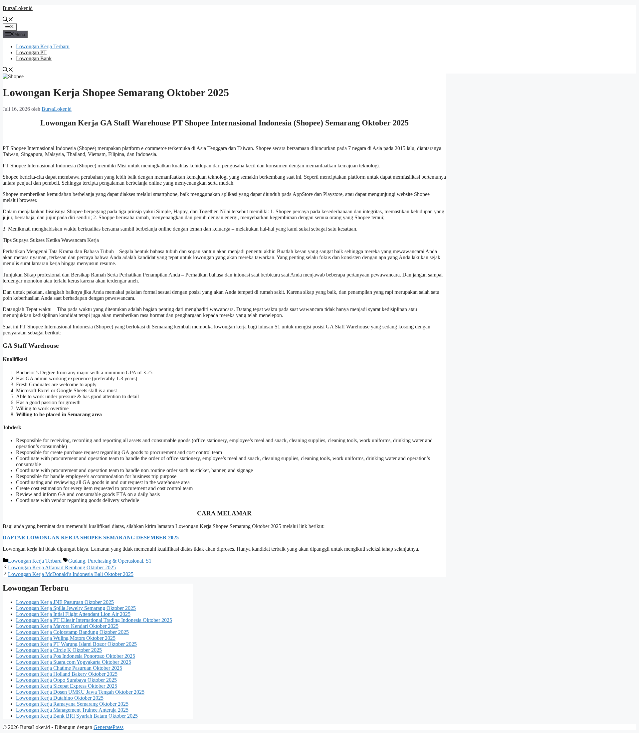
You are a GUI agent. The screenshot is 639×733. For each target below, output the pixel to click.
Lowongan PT (31, 52)
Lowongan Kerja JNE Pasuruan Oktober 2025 (65, 602)
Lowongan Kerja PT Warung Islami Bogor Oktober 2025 (76, 644)
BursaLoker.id (18, 8)
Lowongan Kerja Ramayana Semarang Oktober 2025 (72, 704)
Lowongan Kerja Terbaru (43, 46)
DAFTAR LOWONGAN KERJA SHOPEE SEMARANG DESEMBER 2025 (91, 537)
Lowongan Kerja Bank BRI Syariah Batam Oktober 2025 (77, 716)
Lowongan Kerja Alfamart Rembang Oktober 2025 (62, 567)
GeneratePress (108, 727)
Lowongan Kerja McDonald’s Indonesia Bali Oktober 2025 (70, 574)
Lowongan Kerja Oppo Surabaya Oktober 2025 (66, 680)
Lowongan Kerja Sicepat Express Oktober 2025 (66, 686)
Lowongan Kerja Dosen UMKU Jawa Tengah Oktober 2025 (80, 692)
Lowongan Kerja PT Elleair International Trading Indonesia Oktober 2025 (94, 620)
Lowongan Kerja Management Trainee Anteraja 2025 (72, 710)
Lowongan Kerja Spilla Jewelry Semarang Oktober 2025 (76, 608)
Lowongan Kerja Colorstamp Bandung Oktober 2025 (72, 632)
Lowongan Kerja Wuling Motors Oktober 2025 (65, 638)
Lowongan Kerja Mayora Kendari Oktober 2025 (67, 626)
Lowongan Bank (34, 58)
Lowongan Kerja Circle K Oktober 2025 (59, 650)
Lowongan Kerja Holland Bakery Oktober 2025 (66, 674)
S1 (148, 561)
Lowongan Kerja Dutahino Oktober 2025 (60, 698)
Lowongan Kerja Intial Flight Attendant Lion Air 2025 (73, 614)
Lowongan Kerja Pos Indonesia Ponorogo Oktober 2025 (75, 656)
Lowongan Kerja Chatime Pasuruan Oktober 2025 (69, 668)
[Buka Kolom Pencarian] (8, 20)
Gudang (76, 561)
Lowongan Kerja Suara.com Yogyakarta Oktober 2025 (73, 662)
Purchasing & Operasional (115, 561)
